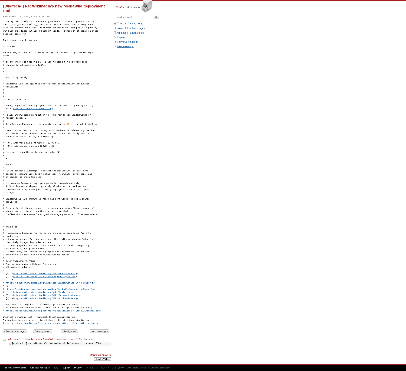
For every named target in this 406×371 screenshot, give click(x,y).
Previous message (15, 331)
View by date (69, 331)
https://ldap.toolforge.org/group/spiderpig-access (44, 276)
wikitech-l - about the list (130, 32)
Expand (121, 37)
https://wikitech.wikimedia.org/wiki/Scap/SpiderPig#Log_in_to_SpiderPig (50, 283)
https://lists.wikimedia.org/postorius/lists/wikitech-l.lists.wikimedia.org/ (53, 311)
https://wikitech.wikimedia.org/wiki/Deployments (43, 292)
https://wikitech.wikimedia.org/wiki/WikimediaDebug (45, 298)
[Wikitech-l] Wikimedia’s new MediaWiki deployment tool (40, 339)
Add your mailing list (40, 367)
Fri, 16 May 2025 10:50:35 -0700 (34, 16)
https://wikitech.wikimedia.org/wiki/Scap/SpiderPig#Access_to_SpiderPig (50, 289)
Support (66, 367)
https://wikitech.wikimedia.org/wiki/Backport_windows (46, 295)
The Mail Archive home (130, 23)
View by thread (42, 331)
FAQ (56, 367)
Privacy (78, 367)
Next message (99, 331)
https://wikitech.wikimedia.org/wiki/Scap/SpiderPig (45, 273)
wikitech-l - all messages (131, 28)
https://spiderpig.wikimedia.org (33, 108)
